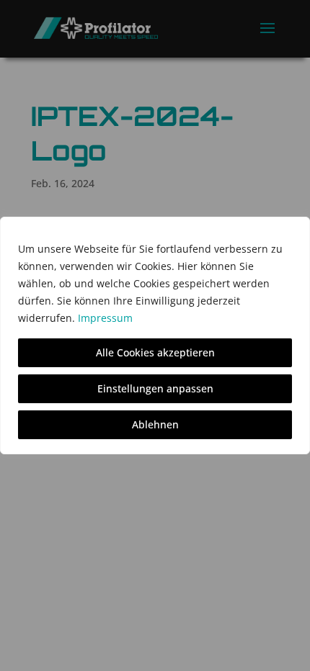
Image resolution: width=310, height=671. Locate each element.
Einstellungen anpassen (155, 388)
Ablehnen (155, 424)
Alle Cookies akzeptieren (155, 352)
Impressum (105, 318)
